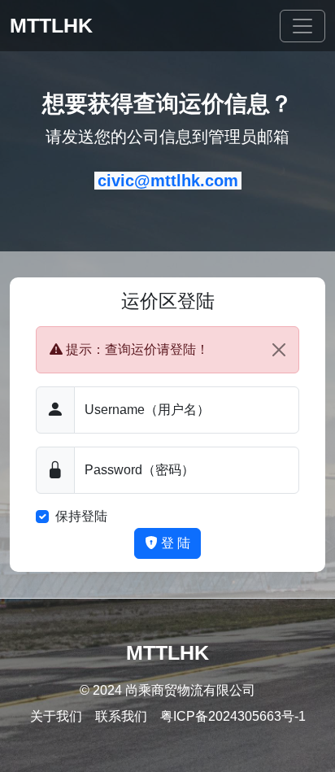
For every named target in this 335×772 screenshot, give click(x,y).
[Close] (278, 350)
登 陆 (174, 543)
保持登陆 (81, 516)
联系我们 (121, 716)
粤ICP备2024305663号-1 (233, 716)
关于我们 (56, 716)
